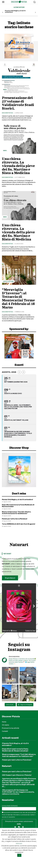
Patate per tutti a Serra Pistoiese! (14, 519)
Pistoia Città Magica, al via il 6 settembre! (15, 11)
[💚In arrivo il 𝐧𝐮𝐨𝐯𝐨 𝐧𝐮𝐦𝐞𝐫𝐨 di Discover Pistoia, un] (10, 675)
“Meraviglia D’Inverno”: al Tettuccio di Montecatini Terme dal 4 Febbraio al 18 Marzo (18, 298)
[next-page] (35, 12)
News (5, 89)
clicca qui (19, 843)
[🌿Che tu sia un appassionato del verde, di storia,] (27, 693)
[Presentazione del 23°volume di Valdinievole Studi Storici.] (19, 78)
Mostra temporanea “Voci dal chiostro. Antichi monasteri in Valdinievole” (16, 513)
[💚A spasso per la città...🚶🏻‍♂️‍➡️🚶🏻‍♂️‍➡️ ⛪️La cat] (10, 693)
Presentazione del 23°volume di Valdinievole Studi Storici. (18, 103)
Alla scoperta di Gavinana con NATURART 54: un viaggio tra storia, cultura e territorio (18, 792)
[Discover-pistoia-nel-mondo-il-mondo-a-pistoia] (19, 2)
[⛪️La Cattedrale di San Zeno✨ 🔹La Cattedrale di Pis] (27, 675)
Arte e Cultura (8, 281)
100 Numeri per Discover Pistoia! (16, 775)
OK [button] (19, 855)
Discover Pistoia (7, 113)
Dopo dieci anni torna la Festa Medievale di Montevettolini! (18, 505)
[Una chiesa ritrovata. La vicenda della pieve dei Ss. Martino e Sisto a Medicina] (19, 139)
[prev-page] (2, 12)
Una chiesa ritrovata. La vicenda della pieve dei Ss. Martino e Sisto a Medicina (18, 165)
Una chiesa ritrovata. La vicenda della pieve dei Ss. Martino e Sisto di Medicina (18, 232)
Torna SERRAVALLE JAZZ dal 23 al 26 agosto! (18, 524)
